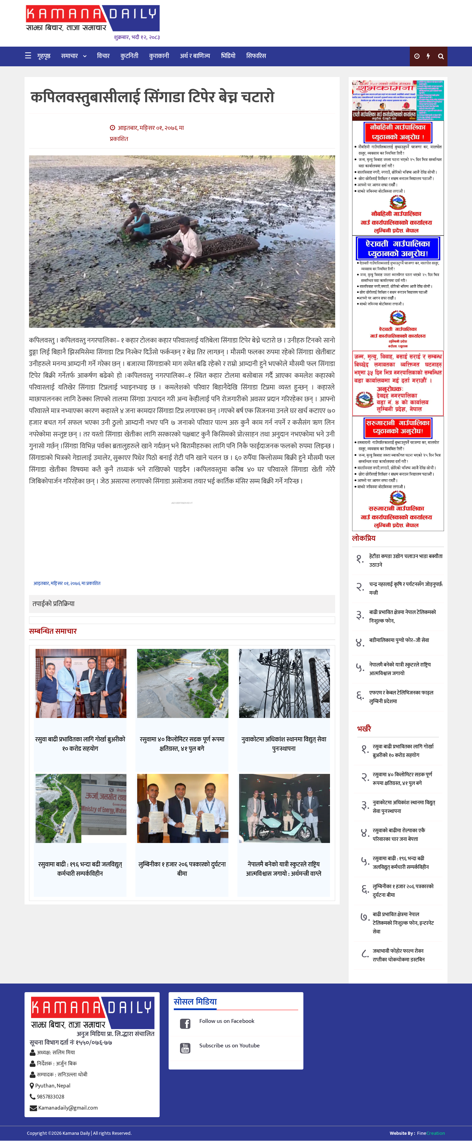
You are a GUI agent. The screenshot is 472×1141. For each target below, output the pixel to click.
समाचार (69, 56)
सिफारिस (256, 56)
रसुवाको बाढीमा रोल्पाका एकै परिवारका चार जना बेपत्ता (399, 835)
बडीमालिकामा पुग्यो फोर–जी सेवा (399, 640)
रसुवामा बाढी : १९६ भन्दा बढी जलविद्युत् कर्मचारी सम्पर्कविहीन (401, 863)
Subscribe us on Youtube (229, 1046)
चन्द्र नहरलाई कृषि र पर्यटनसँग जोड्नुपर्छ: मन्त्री (406, 588)
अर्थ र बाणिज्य (195, 56)
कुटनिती (129, 56)
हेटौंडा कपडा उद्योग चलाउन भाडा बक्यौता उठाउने (406, 560)
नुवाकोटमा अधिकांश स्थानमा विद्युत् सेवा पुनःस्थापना (404, 807)
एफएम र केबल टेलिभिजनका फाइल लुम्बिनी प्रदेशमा (401, 697)
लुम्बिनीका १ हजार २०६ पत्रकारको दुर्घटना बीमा (403, 891)
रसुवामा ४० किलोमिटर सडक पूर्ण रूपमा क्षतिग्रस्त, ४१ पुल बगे (402, 779)
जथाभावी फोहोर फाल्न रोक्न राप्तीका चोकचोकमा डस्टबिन (399, 955)
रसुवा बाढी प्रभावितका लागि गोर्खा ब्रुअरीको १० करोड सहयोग (403, 751)
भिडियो (228, 56)
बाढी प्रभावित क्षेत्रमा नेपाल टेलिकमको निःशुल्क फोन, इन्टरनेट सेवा (403, 923)
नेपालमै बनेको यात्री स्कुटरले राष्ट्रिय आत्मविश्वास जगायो (400, 669)
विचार (103, 56)
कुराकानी (159, 56)
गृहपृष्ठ (43, 56)
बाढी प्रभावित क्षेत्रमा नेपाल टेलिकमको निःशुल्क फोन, (402, 616)
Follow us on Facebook (226, 1021)
